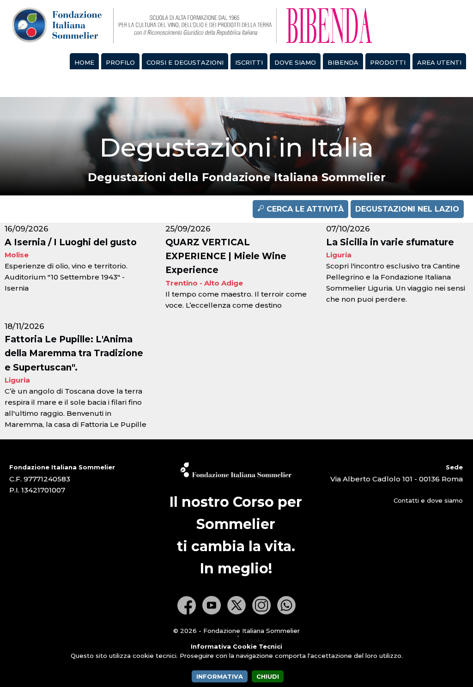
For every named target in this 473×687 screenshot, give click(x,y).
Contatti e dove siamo (428, 500)
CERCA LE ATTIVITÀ (304, 209)
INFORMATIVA (219, 676)
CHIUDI (267, 676)
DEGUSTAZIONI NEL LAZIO (407, 209)
